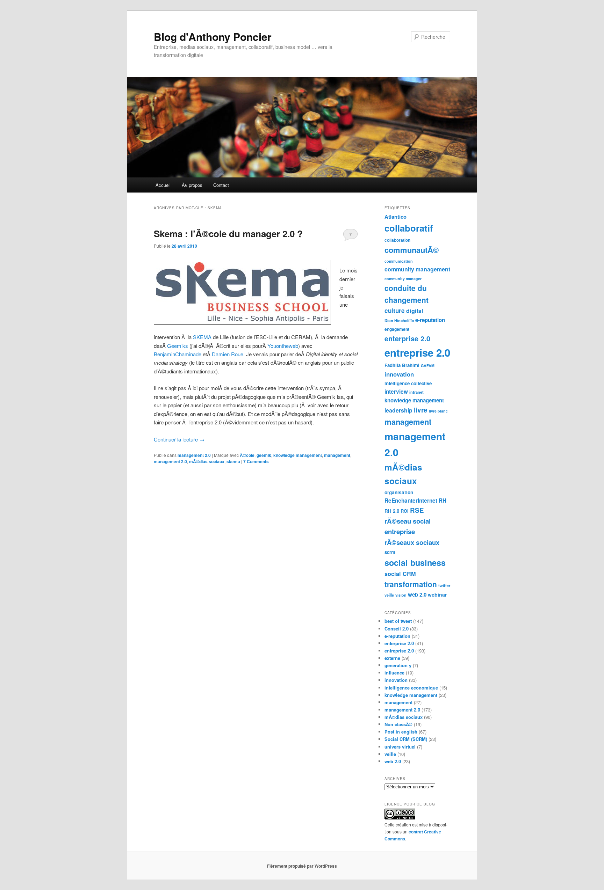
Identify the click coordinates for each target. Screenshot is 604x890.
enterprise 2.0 (407, 338)
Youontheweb (282, 345)
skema (233, 461)
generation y (397, 665)
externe (392, 658)
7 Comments (350, 236)
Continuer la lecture (179, 439)
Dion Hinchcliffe (399, 320)
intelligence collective (408, 383)
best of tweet (398, 621)
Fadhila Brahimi (401, 365)
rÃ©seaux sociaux (411, 542)
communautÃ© (411, 249)
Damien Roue (227, 354)
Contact (221, 185)
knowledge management (297, 455)
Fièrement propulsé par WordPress (302, 866)
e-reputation (430, 320)
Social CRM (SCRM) (405, 739)
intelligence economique (411, 687)
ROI (405, 511)
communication (398, 261)
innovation (399, 374)
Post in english (400, 731)
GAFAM (427, 365)
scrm (389, 552)
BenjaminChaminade (177, 354)
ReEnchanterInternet (410, 500)
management (337, 455)
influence (394, 672)
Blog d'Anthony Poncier (213, 36)
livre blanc (438, 411)
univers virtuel (400, 746)
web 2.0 (417, 594)
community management (417, 269)
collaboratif (408, 227)
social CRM (400, 574)
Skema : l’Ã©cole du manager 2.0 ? (228, 233)
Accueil (163, 185)
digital (414, 311)
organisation (398, 492)
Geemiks (178, 345)
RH (442, 500)
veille (389, 595)
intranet (416, 392)
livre (420, 410)
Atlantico (395, 216)
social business (415, 562)
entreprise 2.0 (417, 352)
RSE (417, 510)
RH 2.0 (391, 511)
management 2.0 (194, 455)
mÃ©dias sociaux (206, 461)
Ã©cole (247, 455)
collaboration (397, 240)
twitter (444, 585)
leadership (398, 410)
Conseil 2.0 (396, 628)
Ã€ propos (192, 185)
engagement (396, 329)
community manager (403, 278)
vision (401, 595)
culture (394, 310)
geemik (264, 455)
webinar (437, 594)
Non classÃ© (398, 724)
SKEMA (203, 337)
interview (396, 391)
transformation (410, 584)
